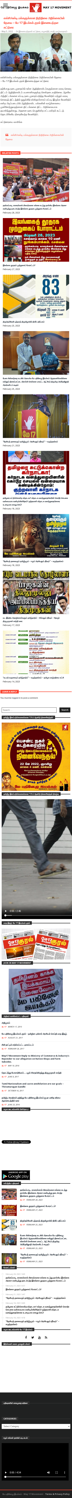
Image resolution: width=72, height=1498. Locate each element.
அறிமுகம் (6, 1023)
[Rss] (46, 1338)
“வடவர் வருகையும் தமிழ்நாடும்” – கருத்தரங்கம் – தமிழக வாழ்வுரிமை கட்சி (33, 678)
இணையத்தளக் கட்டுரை (30, 31)
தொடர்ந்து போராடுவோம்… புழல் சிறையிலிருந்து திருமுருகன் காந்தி (31, 1073)
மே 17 (4, 1027)
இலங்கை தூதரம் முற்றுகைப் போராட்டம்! (19, 265)
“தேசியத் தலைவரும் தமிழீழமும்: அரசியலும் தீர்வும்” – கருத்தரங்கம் (30, 441)
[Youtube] (39, 1338)
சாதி (52, 31)
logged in (16, 698)
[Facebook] (26, 1338)
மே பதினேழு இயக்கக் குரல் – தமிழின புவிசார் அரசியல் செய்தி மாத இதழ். (34, 1034)
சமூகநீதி (45, 31)
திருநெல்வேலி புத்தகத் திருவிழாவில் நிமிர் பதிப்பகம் (24, 322)
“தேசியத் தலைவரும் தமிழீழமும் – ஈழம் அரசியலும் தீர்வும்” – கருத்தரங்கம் (33, 561)
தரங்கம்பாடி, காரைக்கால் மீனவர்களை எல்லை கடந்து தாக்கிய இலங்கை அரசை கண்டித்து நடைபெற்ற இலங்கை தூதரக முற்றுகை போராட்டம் (43, 1193)
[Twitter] (33, 1338)
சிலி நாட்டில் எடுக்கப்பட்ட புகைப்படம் (18, 1045)
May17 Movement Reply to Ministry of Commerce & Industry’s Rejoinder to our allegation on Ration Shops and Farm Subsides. (35, 1059)
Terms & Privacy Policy (57, 1494)
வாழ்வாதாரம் (61, 31)
